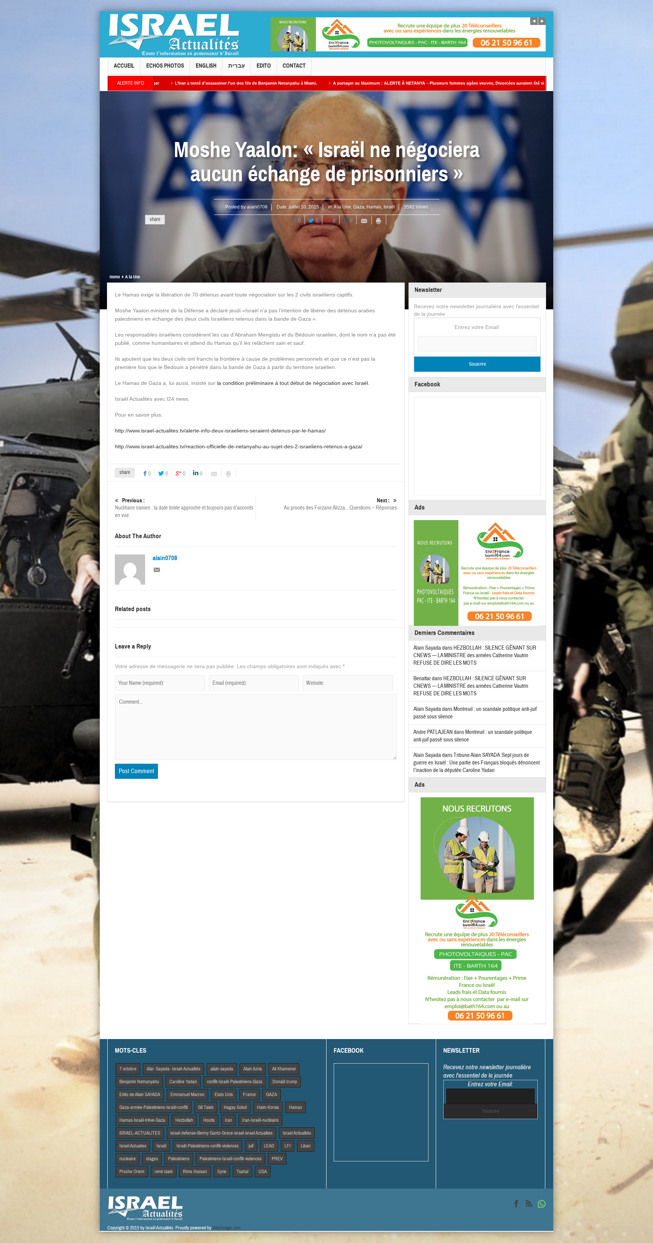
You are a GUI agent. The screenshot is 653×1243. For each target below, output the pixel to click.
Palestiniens (178, 1159)
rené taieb (164, 1172)
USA (262, 1172)
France (249, 1095)
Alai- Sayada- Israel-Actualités (173, 1069)
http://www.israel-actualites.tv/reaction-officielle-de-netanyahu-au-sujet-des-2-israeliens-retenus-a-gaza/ (238, 446)
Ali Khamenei (284, 1069)
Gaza (358, 207)
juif (251, 1146)
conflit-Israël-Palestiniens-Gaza (234, 1082)
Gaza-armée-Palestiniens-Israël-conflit (153, 1107)
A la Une (342, 207)
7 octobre (127, 1069)
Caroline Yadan (183, 1082)
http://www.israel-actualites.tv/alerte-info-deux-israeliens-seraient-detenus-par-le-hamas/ (220, 431)
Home (115, 276)
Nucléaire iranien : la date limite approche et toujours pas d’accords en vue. (184, 508)
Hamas (374, 207)
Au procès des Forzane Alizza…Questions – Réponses (340, 504)
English (206, 65)
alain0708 (257, 207)
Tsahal (242, 1172)
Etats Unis (224, 1095)
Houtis (209, 1120)
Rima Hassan (195, 1172)
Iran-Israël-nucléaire (260, 1120)
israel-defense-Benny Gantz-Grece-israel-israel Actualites (221, 1133)
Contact (294, 65)
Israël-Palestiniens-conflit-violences (207, 1146)
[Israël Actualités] (173, 34)
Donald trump (284, 1082)
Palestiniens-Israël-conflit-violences (231, 1159)
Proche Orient (131, 1172)
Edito (264, 65)
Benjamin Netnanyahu (139, 1082)
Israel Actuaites (132, 1146)
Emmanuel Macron (187, 1095)
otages (152, 1159)
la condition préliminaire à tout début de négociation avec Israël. (293, 383)
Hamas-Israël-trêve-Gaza (142, 1120)
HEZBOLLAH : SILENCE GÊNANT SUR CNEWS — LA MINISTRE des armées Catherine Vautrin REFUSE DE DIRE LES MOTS (474, 655)
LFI (288, 1146)
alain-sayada (221, 1069)
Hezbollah (184, 1120)
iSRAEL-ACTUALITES (139, 1133)
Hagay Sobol (235, 1107)
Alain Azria (252, 1069)
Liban (306, 1146)
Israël (389, 207)
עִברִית (236, 65)
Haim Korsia (268, 1107)
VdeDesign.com (226, 1228)
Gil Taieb (206, 1107)
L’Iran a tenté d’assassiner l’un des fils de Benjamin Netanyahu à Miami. (157, 83)
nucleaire (127, 1159)
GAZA (271, 1095)
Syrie (221, 1172)
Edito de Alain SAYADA (139, 1095)
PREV (277, 1159)
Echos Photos (165, 65)
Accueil (124, 65)
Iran (228, 1120)
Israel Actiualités (297, 1133)
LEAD (269, 1146)
